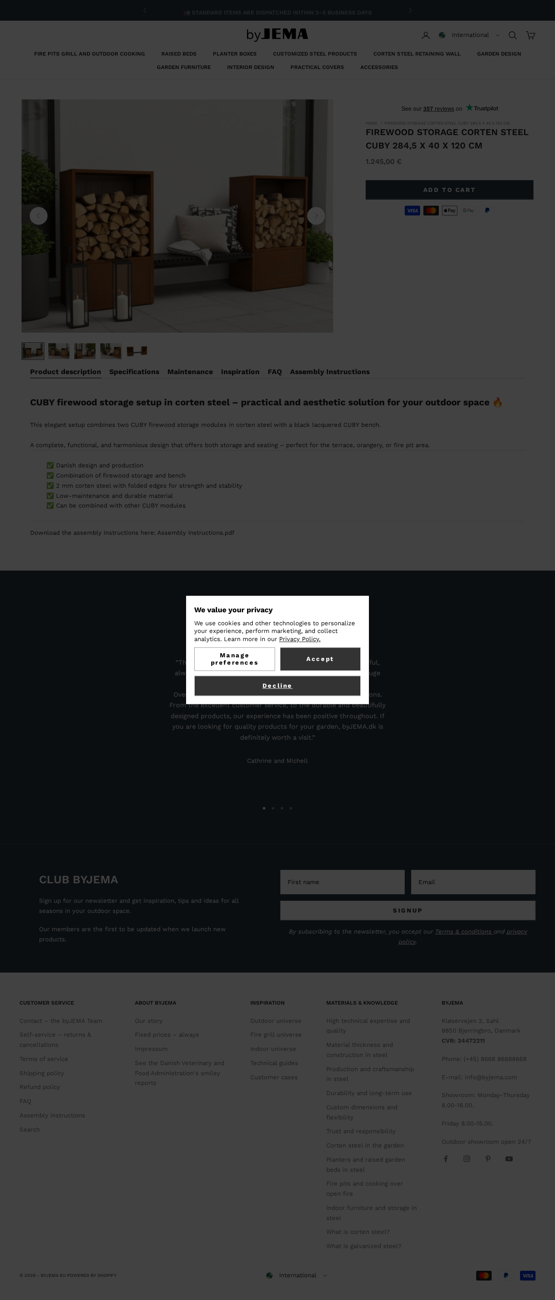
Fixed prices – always (167, 1034)
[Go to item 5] (137, 351)
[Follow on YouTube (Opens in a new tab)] (509, 1159)
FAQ (25, 1101)
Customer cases (274, 1077)
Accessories (379, 67)
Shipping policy (42, 1073)
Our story (149, 1021)
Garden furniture (184, 67)
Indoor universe (273, 1048)
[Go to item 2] (59, 351)
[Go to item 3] (85, 351)
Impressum (151, 1048)
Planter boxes (235, 54)
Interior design (250, 67)
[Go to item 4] (111, 351)
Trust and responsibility (361, 1131)
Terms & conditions (464, 931)
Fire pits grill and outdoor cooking (89, 54)
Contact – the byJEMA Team (61, 1021)
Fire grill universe (276, 1034)
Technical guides (274, 1063)
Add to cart (449, 189)
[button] (469, 35)
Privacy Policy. (300, 639)
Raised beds (179, 54)
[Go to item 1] (33, 351)
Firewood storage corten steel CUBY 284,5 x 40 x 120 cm (447, 123)
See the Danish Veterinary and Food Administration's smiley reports (179, 1073)
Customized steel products (315, 54)
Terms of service (44, 1059)
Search (30, 1129)
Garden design (499, 54)
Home (371, 123)
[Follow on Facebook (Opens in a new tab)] (446, 1159)
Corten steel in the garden (365, 1145)
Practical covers (317, 67)
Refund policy (40, 1087)
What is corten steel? (358, 1231)
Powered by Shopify (92, 1275)
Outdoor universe (275, 1021)
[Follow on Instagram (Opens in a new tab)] (467, 1159)
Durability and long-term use (369, 1093)
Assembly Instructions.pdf (195, 532)
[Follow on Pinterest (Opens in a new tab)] (488, 1159)
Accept (320, 659)
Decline (277, 686)
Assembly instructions (52, 1115)
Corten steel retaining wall (417, 54)
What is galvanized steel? (363, 1246)
